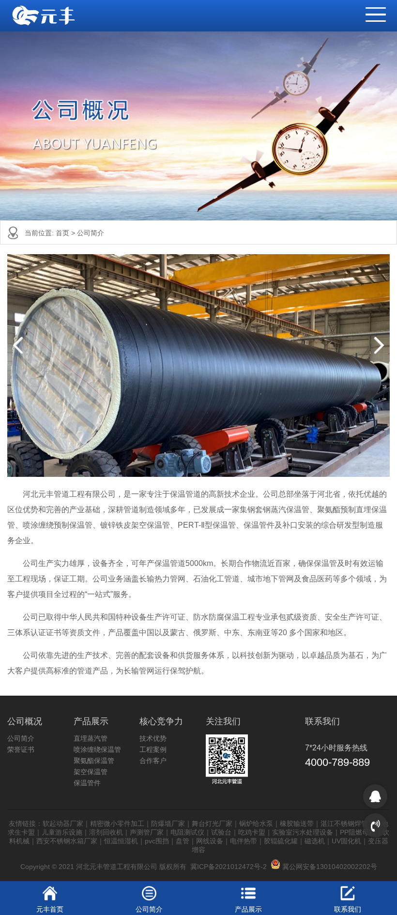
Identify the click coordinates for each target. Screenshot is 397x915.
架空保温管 (90, 772)
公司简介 (90, 233)
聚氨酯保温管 (94, 760)
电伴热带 (243, 841)
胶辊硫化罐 (281, 841)
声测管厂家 (147, 832)
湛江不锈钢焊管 (344, 823)
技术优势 (153, 738)
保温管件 (87, 783)
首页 (63, 233)
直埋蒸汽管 (90, 738)
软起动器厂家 (63, 823)
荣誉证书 (20, 749)
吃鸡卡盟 (251, 832)
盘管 (182, 841)
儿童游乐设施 (62, 832)
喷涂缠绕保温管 (97, 749)
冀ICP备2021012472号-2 (228, 866)
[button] (371, 10)
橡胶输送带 (297, 823)
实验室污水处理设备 (302, 832)
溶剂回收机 (106, 832)
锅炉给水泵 (256, 823)
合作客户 (153, 760)
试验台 (221, 832)
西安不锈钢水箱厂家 (66, 841)
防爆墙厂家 (168, 823)
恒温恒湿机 (121, 841)
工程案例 (153, 749)
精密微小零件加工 (117, 823)
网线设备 (209, 841)
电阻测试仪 (187, 832)
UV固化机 (346, 841)
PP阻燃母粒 (358, 832)
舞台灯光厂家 (212, 823)
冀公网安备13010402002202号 (328, 866)
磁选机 (315, 841)
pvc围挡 (157, 841)
